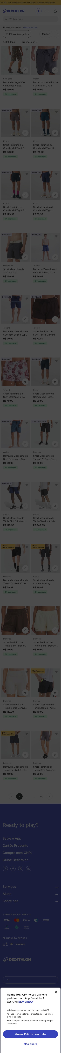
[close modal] (56, 992)
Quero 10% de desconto (30, 1034)
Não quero (30, 1044)
